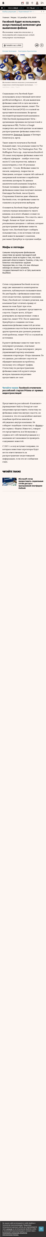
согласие (9, 1229)
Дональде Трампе (22, 134)
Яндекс (39, 425)
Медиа (14, 17)
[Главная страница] (3, 3)
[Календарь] (22, 3)
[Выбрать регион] (32, 3)
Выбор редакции (9, 12)
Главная (6, 17)
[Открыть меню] (42, 3)
